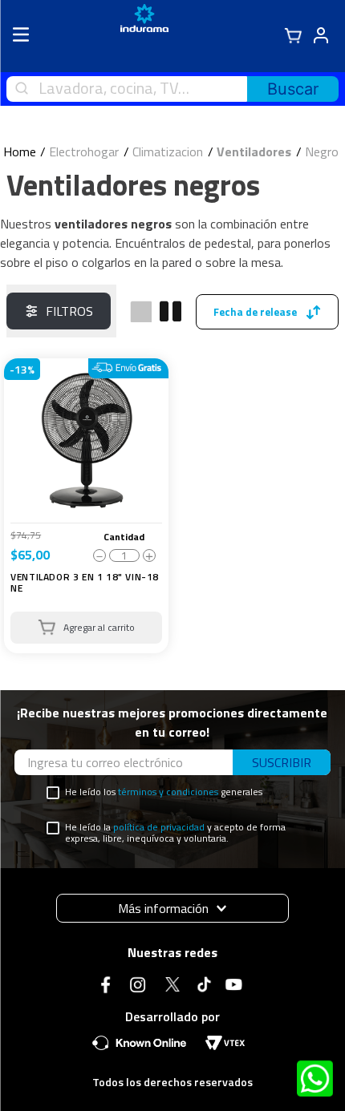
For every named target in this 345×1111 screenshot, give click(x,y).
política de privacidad (159, 826)
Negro (322, 151)
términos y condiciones (168, 791)
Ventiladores (254, 151)
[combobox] (172, 89)
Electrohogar (84, 151)
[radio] (141, 311)
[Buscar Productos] (293, 89)
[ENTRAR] (318, 36)
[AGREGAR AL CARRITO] (86, 628)
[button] (172, 908)
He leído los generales (163, 792)
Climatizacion (167, 151)
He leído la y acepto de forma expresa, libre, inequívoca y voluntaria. (175, 833)
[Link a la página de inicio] (19, 151)
